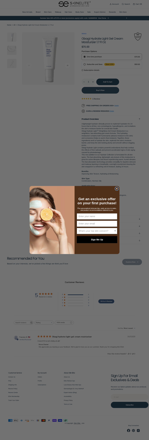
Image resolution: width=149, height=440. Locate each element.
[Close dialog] (117, 188)
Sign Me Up (97, 239)
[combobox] (96, 231)
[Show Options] (115, 231)
